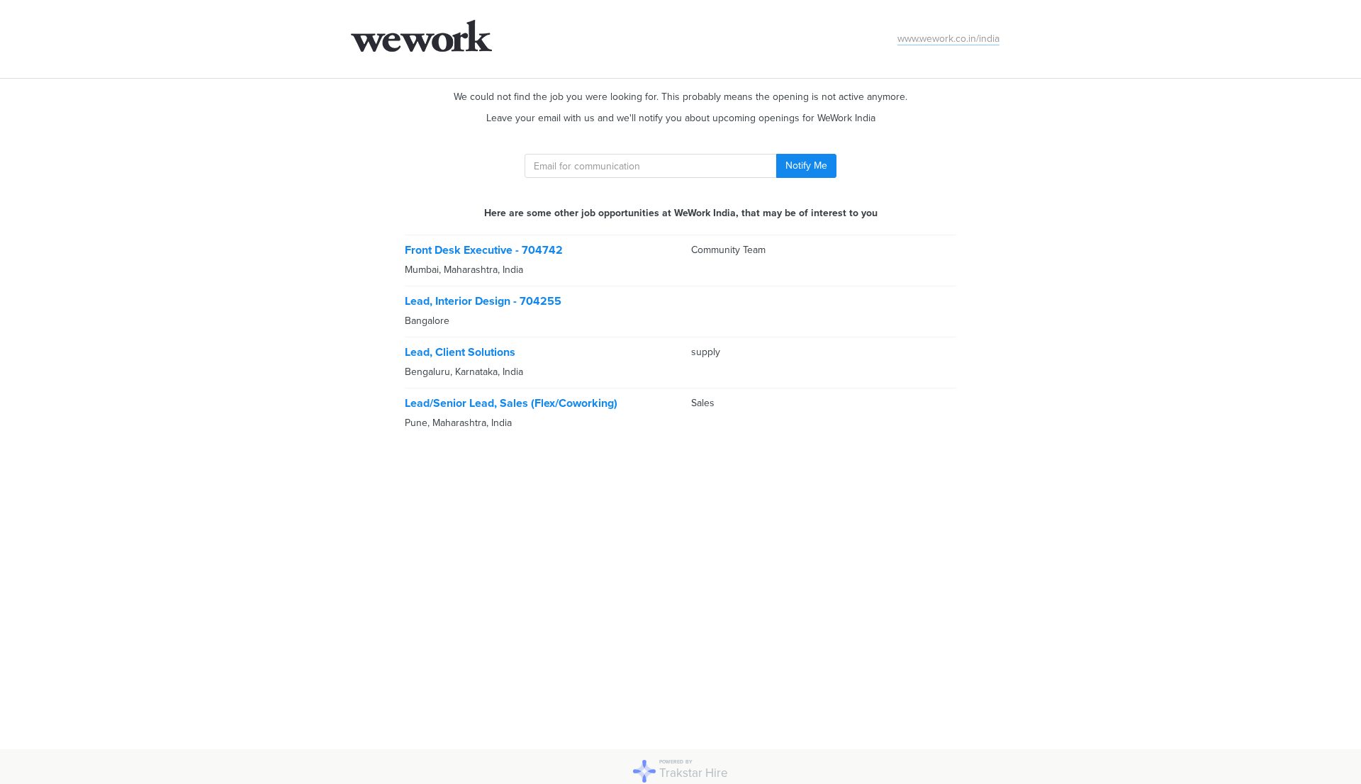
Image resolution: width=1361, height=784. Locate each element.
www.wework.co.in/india (948, 39)
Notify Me (806, 165)
